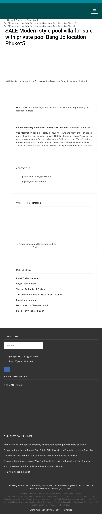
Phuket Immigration (26, 300)
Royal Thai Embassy (26, 283)
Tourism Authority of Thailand (31, 289)
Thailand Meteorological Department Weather (39, 294)
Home (19, 107)
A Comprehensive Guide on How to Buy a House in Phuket (33, 466)
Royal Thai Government (28, 278)
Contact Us (79, 485)
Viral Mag (52, 510)
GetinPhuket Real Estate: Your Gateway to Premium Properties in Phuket (40, 455)
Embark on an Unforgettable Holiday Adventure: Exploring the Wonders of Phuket (45, 444)
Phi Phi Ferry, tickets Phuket (30, 310)
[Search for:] (23, 345)
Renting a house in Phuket (17, 471)
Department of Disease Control (32, 305)
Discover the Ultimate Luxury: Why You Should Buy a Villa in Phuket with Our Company (48, 461)
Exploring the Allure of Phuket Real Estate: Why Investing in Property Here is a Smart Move (50, 450)
